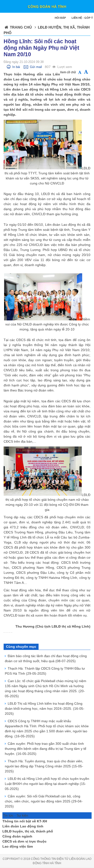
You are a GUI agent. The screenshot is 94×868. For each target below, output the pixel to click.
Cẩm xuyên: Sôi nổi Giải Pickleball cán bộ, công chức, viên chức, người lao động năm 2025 (44, 801)
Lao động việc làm (17, 846)
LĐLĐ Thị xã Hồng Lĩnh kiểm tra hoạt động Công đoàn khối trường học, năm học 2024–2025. (44, 708)
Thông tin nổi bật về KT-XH (24, 821)
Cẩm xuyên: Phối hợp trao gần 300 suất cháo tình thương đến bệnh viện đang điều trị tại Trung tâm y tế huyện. (45, 749)
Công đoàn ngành (17, 836)
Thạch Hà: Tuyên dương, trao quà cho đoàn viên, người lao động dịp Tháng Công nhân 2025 (44, 766)
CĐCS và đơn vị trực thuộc (24, 841)
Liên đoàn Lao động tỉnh (22, 826)
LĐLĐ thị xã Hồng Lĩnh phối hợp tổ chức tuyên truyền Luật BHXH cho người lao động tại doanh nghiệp (47, 784)
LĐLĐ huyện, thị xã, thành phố (27, 831)
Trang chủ (21, 27)
